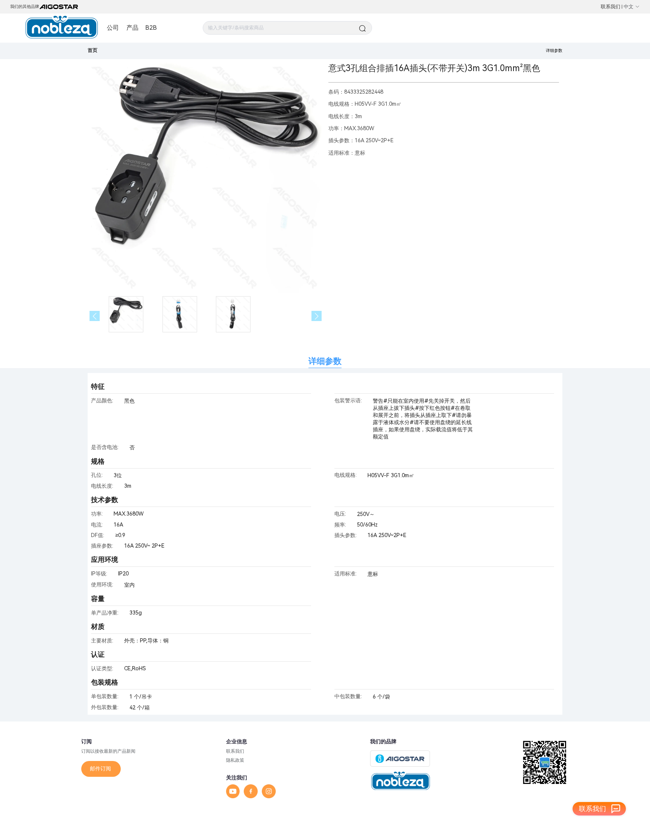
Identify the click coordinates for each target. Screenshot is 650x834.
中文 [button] (628, 6)
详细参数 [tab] (325, 361)
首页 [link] (92, 50)
